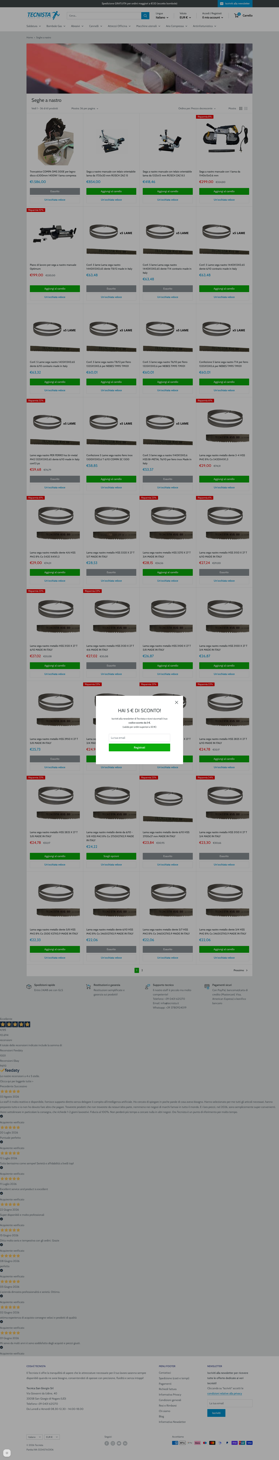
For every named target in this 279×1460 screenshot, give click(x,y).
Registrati (139, 747)
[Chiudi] (176, 702)
